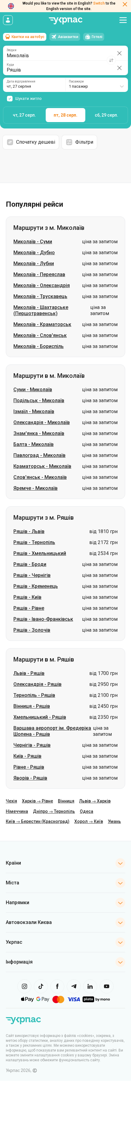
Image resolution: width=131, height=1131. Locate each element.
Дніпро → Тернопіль (54, 811)
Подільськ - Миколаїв (38, 400)
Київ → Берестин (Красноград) (37, 821)
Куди (10, 64)
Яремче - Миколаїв (35, 488)
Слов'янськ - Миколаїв (40, 477)
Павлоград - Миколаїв (39, 455)
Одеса (86, 811)
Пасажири (76, 81)
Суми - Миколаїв (32, 389)
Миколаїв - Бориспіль (38, 346)
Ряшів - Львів (28, 531)
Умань (114, 821)
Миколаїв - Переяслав (39, 274)
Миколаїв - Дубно (34, 252)
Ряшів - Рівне (28, 608)
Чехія (11, 801)
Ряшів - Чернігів (32, 575)
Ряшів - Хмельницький (39, 553)
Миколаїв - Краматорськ (42, 324)
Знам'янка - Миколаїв (38, 433)
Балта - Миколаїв (33, 444)
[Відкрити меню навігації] (123, 20)
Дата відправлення (21, 81)
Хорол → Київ (88, 821)
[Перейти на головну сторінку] (65, 20)
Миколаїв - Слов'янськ (40, 335)
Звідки (11, 50)
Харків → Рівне (37, 801)
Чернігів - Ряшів (32, 745)
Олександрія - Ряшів (37, 684)
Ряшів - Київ (27, 597)
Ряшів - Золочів (31, 630)
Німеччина (17, 811)
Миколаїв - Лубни (33, 263)
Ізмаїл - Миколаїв (33, 411)
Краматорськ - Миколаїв (42, 466)
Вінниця (66, 801)
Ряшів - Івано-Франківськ (43, 619)
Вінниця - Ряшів (31, 706)
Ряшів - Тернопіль (34, 542)
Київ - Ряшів (27, 756)
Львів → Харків (95, 801)
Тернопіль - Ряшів (34, 695)
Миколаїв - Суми (32, 241)
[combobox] (97, 84)
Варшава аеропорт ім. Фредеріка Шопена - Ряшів (52, 731)
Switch (99, 3)
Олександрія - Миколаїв (41, 422)
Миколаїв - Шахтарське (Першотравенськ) (40, 310)
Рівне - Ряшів (28, 767)
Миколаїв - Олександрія (41, 285)
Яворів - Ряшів (30, 778)
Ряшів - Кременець (35, 586)
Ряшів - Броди (29, 564)
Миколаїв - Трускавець (40, 296)
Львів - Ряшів (28, 673)
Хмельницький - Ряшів (39, 717)
